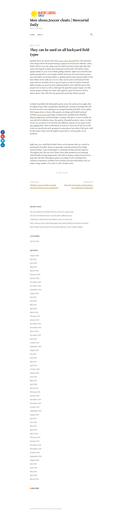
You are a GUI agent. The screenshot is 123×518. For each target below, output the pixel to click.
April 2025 (33, 309)
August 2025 (34, 293)
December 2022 (35, 335)
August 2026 (34, 256)
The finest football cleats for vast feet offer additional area (51, 216)
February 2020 (35, 392)
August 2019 (34, 415)
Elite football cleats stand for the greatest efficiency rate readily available (56, 227)
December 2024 (35, 324)
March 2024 (34, 331)
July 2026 (33, 259)
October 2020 (34, 369)
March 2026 (34, 271)
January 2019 (34, 441)
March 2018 (34, 479)
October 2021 (34, 343)
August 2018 (34, 460)
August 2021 (34, 350)
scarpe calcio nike (65, 61)
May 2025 (33, 305)
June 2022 (33, 339)
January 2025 (34, 320)
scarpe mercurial (43, 115)
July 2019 (33, 418)
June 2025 (33, 301)
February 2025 (35, 316)
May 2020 (33, 381)
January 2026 (34, 278)
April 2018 (33, 475)
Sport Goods (63, 173)
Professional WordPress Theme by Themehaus (45, 509)
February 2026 (35, 274)
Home (32, 35)
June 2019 (33, 422)
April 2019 (33, 430)
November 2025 (35, 286)
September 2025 (36, 290)
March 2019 (34, 434)
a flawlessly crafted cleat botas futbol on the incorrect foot (51, 219)
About (40, 35)
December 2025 (35, 282)
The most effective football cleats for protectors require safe (51, 212)
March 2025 (34, 312)
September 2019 (36, 411)
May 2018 (33, 472)
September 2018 (36, 456)
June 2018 (33, 468)
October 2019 (34, 407)
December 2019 (35, 399)
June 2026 (33, 263)
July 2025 (33, 297)
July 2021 (33, 354)
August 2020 (34, 373)
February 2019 (35, 437)
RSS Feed (35, 488)
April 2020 (33, 384)
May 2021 (33, 362)
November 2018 (35, 449)
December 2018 (35, 445)
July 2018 (33, 464)
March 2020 (34, 388)
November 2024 (35, 327)
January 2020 (34, 396)
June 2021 (33, 358)
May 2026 (33, 267)
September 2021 (36, 346)
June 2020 (33, 377)
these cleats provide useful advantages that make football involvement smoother (59, 223)
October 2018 (34, 453)
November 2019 (35, 403)
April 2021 (33, 365)
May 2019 (33, 426)
